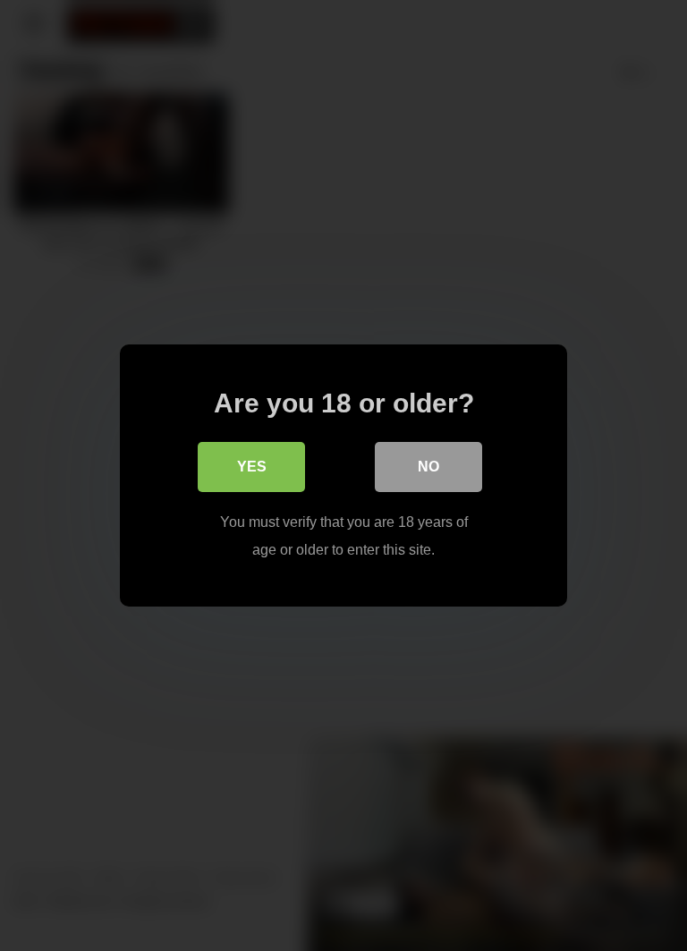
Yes (252, 466)
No (428, 466)
